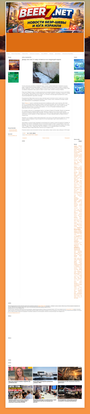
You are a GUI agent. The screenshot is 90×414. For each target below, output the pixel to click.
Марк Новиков (78, 211)
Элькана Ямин (76, 288)
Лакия (75, 201)
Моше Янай (80, 221)
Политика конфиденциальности (14, 312)
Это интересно (78, 290)
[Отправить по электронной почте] (30, 133)
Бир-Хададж (80, 168)
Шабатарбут (80, 278)
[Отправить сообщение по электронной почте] (28, 133)
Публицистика (77, 249)
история (75, 188)
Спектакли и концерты (34, 53)
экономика (76, 283)
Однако (75, 234)
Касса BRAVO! (44, 53)
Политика (76, 242)
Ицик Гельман (79, 188)
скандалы (80, 262)
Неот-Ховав (80, 225)
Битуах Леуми (79, 169)
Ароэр (78, 162)
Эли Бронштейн (76, 284)
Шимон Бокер (79, 280)
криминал (76, 199)
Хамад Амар (79, 274)
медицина (76, 212)
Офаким (78, 236)
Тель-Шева (76, 269)
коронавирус (76, 198)
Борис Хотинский (78, 170)
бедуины (76, 167)
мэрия (75, 222)
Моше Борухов (76, 220)
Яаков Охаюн (80, 294)
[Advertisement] (45, 42)
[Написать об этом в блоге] (31, 133)
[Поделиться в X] (32, 133)
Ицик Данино (76, 189)
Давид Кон (80, 177)
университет (79, 271)
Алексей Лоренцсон (78, 157)
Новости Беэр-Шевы (15, 53)
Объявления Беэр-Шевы (67, 53)
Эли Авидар (80, 283)
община (75, 233)
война (78, 175)
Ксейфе (80, 199)
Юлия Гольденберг (78, 292)
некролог (75, 225)
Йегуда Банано (79, 191)
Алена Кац (76, 158)
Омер (79, 235)
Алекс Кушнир (77, 149)
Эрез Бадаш (79, 289)
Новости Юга (25, 53)
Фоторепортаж (77, 273)
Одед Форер (79, 233)
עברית (8, 53)
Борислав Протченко (78, 171)
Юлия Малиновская (78, 293)
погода (80, 238)
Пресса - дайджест (35, 134)
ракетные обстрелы (78, 253)
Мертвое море (76, 215)
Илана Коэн (80, 187)
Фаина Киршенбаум (78, 272)
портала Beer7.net (69, 309)
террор (80, 269)
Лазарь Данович (78, 200)
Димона (77, 181)
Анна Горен (76, 161)
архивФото (76, 163)
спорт (81, 265)
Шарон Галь (76, 279)
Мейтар (80, 214)
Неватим (80, 224)
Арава (81, 161)
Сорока (75, 263)
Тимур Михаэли (77, 270)
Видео (75, 173)
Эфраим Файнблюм (78, 291)
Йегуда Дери (76, 192)
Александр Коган (78, 153)
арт (81, 162)
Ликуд (78, 209)
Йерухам (80, 192)
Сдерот (75, 261)
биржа (75, 169)
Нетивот (75, 226)
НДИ (78, 224)
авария (75, 145)
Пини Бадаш (76, 238)
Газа (81, 175)
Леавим (78, 201)
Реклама (51, 53)
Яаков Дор (75, 294)
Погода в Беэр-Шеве (13, 129)
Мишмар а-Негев (79, 219)
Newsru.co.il (27, 103)
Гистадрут (76, 176)
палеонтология (79, 237)
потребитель (76, 244)
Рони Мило (80, 257)
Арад (75, 162)
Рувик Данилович (78, 258)
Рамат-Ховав (79, 254)
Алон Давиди (79, 159)
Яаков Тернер (77, 295)
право (81, 244)
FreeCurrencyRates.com (12, 135)
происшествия (77, 248)
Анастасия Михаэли (78, 160)
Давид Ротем (76, 178)
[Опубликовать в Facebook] (33, 133)
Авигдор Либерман (78, 146)
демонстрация (76, 180)
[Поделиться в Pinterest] (35, 133)
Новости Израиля (28, 134)
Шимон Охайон (78, 281)
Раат (75, 252)
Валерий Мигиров (78, 172)
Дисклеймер (57, 53)
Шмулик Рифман (78, 282)
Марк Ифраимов (79, 210)
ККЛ (75, 196)
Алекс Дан (80, 148)
